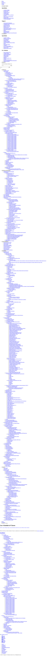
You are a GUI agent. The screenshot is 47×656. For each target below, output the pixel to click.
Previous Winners (11, 435)
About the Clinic (9, 266)
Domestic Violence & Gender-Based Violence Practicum (12, 463)
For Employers (6, 504)
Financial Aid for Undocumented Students (13, 236)
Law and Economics (8, 84)
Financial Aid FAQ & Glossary (10, 229)
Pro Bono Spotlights (8, 392)
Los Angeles (11, 381)
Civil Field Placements (9, 447)
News (3, 1)
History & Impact (8, 466)
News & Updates (11, 215)
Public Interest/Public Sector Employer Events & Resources (17, 478)
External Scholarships (12, 204)
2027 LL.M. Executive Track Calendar (13, 151)
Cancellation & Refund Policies (11, 107)
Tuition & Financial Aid (9, 104)
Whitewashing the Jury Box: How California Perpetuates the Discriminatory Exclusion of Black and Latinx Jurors (25, 262)
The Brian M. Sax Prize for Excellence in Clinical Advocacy (14, 315)
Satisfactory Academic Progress (11, 238)
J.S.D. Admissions (6, 195)
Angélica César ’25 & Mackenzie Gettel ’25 (13, 397)
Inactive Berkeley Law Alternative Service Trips (14, 380)
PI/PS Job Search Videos (12, 482)
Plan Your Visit (9, 179)
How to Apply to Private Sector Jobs (12, 475)
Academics (3, 69)
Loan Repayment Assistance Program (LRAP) (14, 209)
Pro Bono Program (6, 317)
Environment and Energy (9, 73)
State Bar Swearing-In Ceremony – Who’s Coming (16, 169)
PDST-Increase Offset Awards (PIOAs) (15, 208)
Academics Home (6, 70)
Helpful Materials (11, 430)
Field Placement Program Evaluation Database (12, 455)
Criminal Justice (8, 72)
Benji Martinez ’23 (10, 411)
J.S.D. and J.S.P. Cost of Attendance (12, 225)
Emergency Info (6, 17)
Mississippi (10, 382)
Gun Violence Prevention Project (14, 342)
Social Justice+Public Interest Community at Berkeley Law (14, 542)
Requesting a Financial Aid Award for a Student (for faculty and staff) (16, 232)
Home (3, 521)
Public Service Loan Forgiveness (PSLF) (15, 213)
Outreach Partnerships (9, 189)
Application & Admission (9, 98)
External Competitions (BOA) (10, 438)
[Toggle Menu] (0, 68)
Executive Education (7, 128)
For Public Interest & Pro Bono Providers (11, 421)
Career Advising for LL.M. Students (9, 501)
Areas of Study (6, 71)
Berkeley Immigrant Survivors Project (14, 326)
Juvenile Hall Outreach (12, 366)
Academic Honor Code (10, 155)
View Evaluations (6, 14)
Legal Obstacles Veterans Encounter (14, 346)
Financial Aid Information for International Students (14, 235)
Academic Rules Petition (11, 156)
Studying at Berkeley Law (9, 186)
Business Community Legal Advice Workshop (16, 329)
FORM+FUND (9, 459)
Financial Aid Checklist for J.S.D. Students (13, 227)
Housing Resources (8, 570)
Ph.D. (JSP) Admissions (7, 196)
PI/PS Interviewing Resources (13, 480)
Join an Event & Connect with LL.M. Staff (12, 108)
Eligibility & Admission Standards (12, 101)
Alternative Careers (8, 500)
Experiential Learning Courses (8, 422)
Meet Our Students (8, 185)
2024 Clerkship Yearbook (13, 492)
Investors (7, 461)
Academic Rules (6, 13)
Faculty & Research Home (7, 242)
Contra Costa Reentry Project (13, 334)
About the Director (8, 464)
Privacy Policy (4, 652)
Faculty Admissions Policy (9, 188)
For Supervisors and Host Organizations (11, 452)
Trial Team (8, 442)
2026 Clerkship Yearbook (13, 494)
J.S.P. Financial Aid (8, 222)
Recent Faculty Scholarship (8, 245)
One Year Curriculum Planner (8, 593)
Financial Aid (6, 197)
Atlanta (10, 375)
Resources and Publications (11, 295)
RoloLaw (5, 15)
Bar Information (6, 631)
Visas (8, 106)
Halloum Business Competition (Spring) (13, 436)
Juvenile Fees (9, 296)
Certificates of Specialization (10, 97)
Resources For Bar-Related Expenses (12, 237)
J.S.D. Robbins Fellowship (11, 226)
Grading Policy (8, 506)
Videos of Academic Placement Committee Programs (13, 516)
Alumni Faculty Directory (9, 515)
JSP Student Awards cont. (9, 588)
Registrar (5, 152)
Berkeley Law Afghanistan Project (12, 386)
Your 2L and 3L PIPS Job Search (14, 481)
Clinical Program (6, 252)
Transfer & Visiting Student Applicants (13, 175)
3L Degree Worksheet (10, 166)
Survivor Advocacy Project (13, 354)
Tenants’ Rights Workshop (13, 355)
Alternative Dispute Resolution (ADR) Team (13, 439)
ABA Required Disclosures (6, 647)
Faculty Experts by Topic (7, 243)
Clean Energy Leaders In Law (13, 331)
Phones (5, 30)
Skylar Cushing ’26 (10, 398)
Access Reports (9, 308)
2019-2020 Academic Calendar (10, 603)
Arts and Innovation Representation (14, 325)
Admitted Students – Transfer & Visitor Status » (12, 191)
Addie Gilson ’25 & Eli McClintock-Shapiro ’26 (14, 399)
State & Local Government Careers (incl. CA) (14, 487)
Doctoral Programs (6, 115)
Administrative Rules (9, 453)
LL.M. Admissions (6, 194)
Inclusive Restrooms (7, 61)
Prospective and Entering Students (12, 199)
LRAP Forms (11, 212)
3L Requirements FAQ (10, 165)
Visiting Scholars (9, 86)
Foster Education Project (12, 340)
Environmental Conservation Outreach (14, 338)
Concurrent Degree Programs (10, 89)
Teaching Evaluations (7, 41)
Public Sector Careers (9, 486)
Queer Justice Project (12, 352)
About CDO (5, 468)
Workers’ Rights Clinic (12, 356)
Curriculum (9, 76)
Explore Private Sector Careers (11, 474)
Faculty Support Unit (7, 25)
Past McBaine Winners (12, 431)
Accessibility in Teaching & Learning (9, 23)
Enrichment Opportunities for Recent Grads (12, 512)
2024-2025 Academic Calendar (11, 135)
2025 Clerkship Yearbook (13, 493)
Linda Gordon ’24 (10, 393)
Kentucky (10, 378)
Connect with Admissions (9, 178)
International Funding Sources (11, 221)
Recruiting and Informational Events (12, 109)
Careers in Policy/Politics (11, 488)
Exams (5, 43)
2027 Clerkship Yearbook (13, 495)
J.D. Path (10, 77)
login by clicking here (40, 530)
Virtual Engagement (10, 180)
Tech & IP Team (9, 441)
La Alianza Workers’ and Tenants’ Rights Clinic (16, 345)
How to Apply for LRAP (12, 211)
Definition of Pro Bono (10, 319)
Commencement (6, 56)
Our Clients (11, 277)
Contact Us (9, 123)
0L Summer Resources (9, 471)
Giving (3, 3)
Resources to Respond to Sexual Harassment (10, 32)
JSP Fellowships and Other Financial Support (13, 224)
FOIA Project (9, 395)
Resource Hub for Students (8, 48)
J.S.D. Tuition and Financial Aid (14, 119)
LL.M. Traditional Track (9, 95)
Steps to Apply (9, 99)
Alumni (3, 4)
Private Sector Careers (9, 473)
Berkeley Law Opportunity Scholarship (15, 205)
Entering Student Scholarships (13, 200)
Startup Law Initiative (10, 460)
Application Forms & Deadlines (12, 100)
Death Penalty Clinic (9, 254)
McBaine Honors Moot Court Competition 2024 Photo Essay (18, 433)
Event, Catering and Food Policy (8, 16)
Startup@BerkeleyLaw (7, 456)
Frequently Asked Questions (10, 454)
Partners (10, 305)
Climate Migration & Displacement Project (15, 332)
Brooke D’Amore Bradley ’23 (11, 405)
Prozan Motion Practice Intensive (12, 427)
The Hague (9, 449)
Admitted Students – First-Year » (10, 190)
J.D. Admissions (6, 172)
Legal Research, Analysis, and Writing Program (12, 423)
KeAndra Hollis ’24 (10, 408)
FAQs (8, 177)
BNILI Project (9, 394)
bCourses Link (6, 11)
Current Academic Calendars (11, 96)
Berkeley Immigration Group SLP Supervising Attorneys (15, 402)
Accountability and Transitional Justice (14, 284)
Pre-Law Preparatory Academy (11, 176)
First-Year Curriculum (9, 88)
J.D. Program (4, 551)
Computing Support (6, 24)
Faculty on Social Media (7, 247)
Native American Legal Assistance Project (15, 348)
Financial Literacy (8, 231)
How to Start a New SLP (11, 358)
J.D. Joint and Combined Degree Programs (13, 217)
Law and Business (6, 537)
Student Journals (6, 55)
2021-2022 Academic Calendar (11, 138)
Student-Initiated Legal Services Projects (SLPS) (13, 321)
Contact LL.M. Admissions (11, 183)
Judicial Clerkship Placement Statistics (11, 519)
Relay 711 (3, 650)
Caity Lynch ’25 (9, 401)
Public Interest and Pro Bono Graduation (15, 79)
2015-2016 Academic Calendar (11, 143)
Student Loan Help (12, 214)
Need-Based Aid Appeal (12, 203)
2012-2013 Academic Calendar (11, 145)
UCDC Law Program (10, 451)
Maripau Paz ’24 (9, 409)
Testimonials (7, 444)
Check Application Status (11, 103)
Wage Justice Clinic (12, 371)
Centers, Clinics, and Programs (11, 81)
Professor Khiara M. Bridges (11, 417)
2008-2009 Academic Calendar (10, 612)
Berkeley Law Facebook (7, 38)
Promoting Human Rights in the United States (15, 285)
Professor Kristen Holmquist (11, 418)
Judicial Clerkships (8, 489)
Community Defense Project (13, 364)
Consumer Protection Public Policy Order (15, 333)
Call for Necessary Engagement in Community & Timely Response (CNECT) (17, 385)
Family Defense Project (12, 339)
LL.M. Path (9, 541)
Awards (7, 419)
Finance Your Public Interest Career (12, 483)
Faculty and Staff (11, 255)
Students (8, 300)
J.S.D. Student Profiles (10, 122)
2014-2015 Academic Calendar (10, 607)
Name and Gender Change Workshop (14, 347)
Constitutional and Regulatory (10, 83)
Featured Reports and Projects (13, 283)
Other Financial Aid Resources (10, 234)
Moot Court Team (10, 440)
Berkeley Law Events (7, 26)
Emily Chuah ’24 (9, 406)
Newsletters (9, 271)
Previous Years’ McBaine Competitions (15, 432)
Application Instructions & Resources (12, 490)
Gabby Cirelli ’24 (9, 404)
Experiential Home (6, 251)
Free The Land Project (12, 365)
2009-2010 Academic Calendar (11, 148)
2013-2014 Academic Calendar (11, 144)
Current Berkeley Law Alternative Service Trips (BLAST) (15, 373)
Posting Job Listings (8, 507)
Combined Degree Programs (10, 90)
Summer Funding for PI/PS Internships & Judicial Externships (18, 484)
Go (11, 65)
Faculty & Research (5, 241)
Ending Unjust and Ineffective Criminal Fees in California (17, 299)
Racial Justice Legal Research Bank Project (15, 388)
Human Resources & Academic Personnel (10, 28)
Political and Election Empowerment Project (15, 350)
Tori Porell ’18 (9, 400)
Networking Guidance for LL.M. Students (12, 503)
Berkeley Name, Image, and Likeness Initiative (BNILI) (17, 328)
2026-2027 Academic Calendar (10, 131)
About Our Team (8, 233)
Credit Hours (9, 159)
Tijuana (10, 384)
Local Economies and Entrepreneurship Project (16, 368)
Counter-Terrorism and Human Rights (14, 287)
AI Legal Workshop (12, 359)
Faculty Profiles (6, 40)
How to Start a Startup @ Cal (11, 458)
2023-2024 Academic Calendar (11, 136)
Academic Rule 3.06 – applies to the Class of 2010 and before (14, 622)
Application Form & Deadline (13, 118)
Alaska (10, 374)
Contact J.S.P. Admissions (11, 184)
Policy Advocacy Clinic (9, 291)
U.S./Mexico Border (12, 379)
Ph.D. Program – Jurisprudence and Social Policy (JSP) (14, 124)
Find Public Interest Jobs (10, 479)
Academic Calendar (6, 37)
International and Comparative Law (11, 80)
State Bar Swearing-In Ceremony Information (14, 168)
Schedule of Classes (6, 12)
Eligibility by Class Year (9, 425)
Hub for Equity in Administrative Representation (16, 387)
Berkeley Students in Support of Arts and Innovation (16, 362)
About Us (8, 292)
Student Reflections (12, 275)
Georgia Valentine (11, 293)
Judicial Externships (8, 446)
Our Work (8, 276)
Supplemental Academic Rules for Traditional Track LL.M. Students (17, 154)
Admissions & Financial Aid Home (9, 171)
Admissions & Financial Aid (6, 170)
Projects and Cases (10, 259)
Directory (3, 62)
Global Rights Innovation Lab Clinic (11, 273)
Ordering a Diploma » (9, 163)
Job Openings (4, 646)
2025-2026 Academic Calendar (11, 134)
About (8, 302)
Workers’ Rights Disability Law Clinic (14, 372)
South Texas (11, 383)
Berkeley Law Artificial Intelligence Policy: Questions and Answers (17, 621)
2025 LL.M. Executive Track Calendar (11, 598)
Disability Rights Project (12, 335)
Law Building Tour (10, 182)
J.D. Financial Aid (6, 39)
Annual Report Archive (10, 314)
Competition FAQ (11, 434)
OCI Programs (8, 499)
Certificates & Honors (7, 127)
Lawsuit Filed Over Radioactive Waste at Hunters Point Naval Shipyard (17, 270)
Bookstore (5, 57)
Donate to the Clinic (10, 272)
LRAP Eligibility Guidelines (13, 210)
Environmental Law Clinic (9, 265)
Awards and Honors (7, 246)
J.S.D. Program (6, 579)
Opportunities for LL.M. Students (10, 391)
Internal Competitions (9, 426)
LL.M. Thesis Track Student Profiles (12, 112)
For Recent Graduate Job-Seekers (10, 511)
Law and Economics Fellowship (12, 87)
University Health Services (7, 59)
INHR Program (9, 450)
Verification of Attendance (9, 162)
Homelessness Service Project (13, 343)
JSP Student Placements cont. (10, 589)
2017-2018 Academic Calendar (11, 141)
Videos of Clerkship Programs (11, 496)
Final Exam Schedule (7, 44)
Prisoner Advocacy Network (13, 369)
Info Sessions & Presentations (10, 230)
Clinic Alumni (11, 304)
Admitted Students (8, 105)
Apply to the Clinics (8, 253)
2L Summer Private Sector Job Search (14, 476)
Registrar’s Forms (6, 626)
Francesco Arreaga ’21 (10, 414)
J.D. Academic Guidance (9, 164)
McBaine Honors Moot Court (11, 428)
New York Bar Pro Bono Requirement (11, 420)
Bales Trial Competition (10, 437)
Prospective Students (10, 85)
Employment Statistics (9, 518)
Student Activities (8, 546)
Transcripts (7, 161)
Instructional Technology (7, 29)
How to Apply (9, 322)
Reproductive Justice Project (13, 353)
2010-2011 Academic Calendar (11, 147)
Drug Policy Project (12, 336)
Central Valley (11, 376)
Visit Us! (8, 110)
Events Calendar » (10, 126)
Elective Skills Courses (9, 424)
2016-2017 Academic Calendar (11, 142)
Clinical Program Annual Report (10, 313)
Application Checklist (9, 565)
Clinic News (9, 263)
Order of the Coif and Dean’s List (10, 153)
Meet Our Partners (8, 113)
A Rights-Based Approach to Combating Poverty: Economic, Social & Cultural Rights (21, 286)
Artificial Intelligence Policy (11, 157)
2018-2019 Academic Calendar (11, 140)
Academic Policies (6, 53)
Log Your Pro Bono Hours (9, 320)
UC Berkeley (4, 653)
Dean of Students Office (7, 52)
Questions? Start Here (9, 114)
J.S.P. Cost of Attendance (11, 223)
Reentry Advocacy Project (13, 370)
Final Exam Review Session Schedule (9, 42)
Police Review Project (12, 349)
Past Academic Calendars (9, 133)
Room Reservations (6, 31)
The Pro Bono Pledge (9, 318)
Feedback (3, 648)
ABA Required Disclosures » (10, 193)
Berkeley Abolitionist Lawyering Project (15, 360)
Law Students (8, 457)
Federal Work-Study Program (10, 240)
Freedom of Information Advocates (14, 341)
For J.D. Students (6, 470)
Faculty (8, 82)
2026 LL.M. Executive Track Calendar (11, 132)
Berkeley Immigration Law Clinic (14, 361)
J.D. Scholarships (9, 202)
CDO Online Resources (9, 514)
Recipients (8, 316)
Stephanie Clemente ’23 (10, 413)
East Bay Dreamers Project (13, 337)
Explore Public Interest (10, 477)
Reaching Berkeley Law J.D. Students (11, 509)
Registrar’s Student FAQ (9, 167)
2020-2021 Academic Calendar (11, 139)
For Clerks (8, 497)
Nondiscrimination (4, 651)
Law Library (4, 2)
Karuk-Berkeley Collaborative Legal (14, 367)
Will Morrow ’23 (9, 412)
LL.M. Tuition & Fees (10, 219)
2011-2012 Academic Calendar (11, 146)
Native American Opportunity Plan (14, 207)
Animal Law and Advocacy (13, 324)
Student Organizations (7, 54)
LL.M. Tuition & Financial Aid (10, 218)
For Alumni (5, 510)
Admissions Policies (10, 102)
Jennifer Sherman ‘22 (10, 416)
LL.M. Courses (6, 560)
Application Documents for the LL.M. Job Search (13, 502)
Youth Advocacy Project (12, 357)
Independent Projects (9, 390)
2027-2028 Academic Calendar (11, 150)
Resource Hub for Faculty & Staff (8, 18)
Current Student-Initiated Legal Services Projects (14, 323)
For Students (4, 33)
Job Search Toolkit (6, 469)
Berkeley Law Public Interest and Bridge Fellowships (17, 485)
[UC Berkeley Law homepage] (4, 634)
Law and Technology (9, 74)
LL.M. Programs (4, 555)
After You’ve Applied (10, 174)
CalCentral (5, 45)
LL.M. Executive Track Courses (12, 94)
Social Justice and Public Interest (10, 75)
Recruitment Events (10, 181)
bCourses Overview (6, 10)
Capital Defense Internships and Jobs (14, 258)
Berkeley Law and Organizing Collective (15, 327)
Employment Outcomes (7, 517)
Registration (7, 160)
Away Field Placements (9, 448)
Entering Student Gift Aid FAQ (13, 201)
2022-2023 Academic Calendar (11, 137)
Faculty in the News (7, 248)
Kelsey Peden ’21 (9, 415)
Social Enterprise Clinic (9, 309)
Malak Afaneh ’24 (10, 407)
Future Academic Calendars (10, 149)
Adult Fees (9, 298)
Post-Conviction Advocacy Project (14, 351)
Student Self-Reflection (12, 289)
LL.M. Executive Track (9, 93)
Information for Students (10, 257)
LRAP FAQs (11, 216)
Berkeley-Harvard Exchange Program (11, 91)
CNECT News (9, 389)
